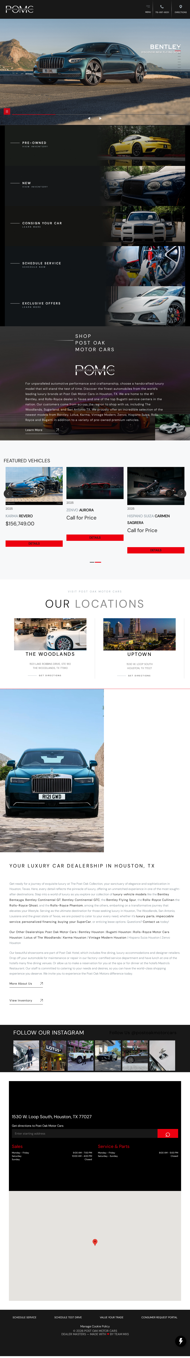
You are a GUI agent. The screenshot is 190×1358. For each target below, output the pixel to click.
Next (100, 118)
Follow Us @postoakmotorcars (143, 1032)
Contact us (151, 922)
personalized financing (39, 922)
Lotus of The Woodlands (42, 937)
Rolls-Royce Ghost (23, 905)
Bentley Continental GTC (81, 900)
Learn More (33, 430)
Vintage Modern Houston (107, 937)
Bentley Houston (91, 932)
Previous (89, 118)
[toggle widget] (180, 1341)
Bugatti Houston (118, 932)
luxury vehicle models (130, 894)
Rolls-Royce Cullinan (158, 900)
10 (177, 70)
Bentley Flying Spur (121, 900)
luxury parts (145, 916)
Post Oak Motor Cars (61, 932)
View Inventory (20, 1000)
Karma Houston (74, 937)
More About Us (20, 984)
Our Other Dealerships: (27, 932)
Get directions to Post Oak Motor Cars (37, 1126)
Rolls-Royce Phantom (66, 905)
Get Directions (50, 675)
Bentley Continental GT (43, 900)
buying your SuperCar (74, 922)
